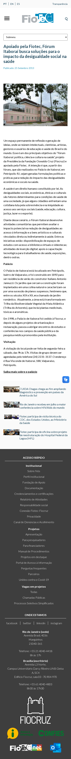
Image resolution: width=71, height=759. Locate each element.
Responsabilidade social (34, 505)
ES (18, 3)
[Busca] (66, 18)
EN (11, 3)
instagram (56, 623)
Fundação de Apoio (33, 482)
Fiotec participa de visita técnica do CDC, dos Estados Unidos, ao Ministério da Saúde (43, 419)
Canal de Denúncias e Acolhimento (34, 522)
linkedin (41, 623)
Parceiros (33, 574)
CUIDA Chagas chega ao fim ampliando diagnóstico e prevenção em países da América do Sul (42, 392)
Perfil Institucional (33, 476)
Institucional (34, 465)
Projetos (33, 529)
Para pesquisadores (33, 540)
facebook (12, 623)
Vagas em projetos (34, 586)
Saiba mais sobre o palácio (20, 371)
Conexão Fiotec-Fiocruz (34, 510)
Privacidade (34, 516)
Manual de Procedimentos (33, 551)
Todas (33, 591)
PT (5, 3)
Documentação (34, 488)
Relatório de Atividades (34, 499)
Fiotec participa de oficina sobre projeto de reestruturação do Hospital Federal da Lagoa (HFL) (43, 435)
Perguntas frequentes (34, 568)
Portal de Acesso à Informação (34, 562)
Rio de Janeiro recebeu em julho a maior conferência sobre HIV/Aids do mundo (42, 406)
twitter (27, 623)
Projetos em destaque (34, 557)
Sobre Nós (33, 471)
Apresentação (34, 534)
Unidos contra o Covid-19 (34, 579)
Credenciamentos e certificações (33, 493)
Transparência (60, 3)
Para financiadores (34, 545)
